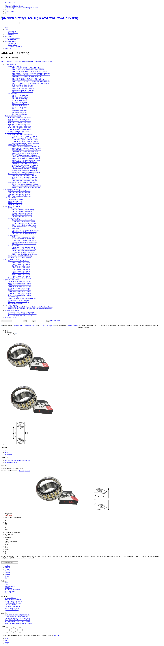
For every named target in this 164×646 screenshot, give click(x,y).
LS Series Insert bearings (19, 110)
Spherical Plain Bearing (12, 310)
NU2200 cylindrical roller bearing (22, 213)
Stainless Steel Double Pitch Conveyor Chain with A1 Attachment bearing (30, 307)
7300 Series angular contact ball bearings (24, 179)
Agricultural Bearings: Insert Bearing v (16, 616)
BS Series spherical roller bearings (18, 302)
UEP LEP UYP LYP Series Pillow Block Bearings (27, 76)
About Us (7, 29)
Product (7, 642)
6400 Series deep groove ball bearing (19, 121)
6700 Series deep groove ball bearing (19, 124)
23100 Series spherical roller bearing (41, 61)
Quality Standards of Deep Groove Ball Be (17, 620)
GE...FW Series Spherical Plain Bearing (20, 315)
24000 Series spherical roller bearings (19, 293)
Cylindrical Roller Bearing (12, 206)
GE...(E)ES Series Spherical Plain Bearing (21, 312)
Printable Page (29, 325)
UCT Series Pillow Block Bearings (22, 92)
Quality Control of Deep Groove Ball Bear (17, 621)
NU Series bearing (13, 208)
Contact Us (8, 48)
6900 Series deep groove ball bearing (19, 128)
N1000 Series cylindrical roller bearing (23, 237)
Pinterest (7, 571)
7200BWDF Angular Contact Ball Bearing (25, 170)
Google (7, 576)
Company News (13, 43)
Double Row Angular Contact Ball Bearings (21, 182)
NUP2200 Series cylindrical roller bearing (24, 233)
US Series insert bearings (19, 100)
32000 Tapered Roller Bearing (21, 271)
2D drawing (8, 332)
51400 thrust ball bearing (15, 204)
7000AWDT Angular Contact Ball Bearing (25, 163)
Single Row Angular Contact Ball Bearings (21, 174)
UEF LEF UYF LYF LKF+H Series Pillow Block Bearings (30, 71)
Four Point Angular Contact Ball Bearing (20, 134)
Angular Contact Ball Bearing (13, 133)
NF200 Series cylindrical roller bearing (23, 247)
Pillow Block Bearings (15, 66)
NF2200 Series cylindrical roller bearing (24, 249)
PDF (6, 450)
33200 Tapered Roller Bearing (21, 274)
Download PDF (18, 325)
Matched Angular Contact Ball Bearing (20, 145)
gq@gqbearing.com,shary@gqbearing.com (17, 460)
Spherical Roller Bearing (21, 61)
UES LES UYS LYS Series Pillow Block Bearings (27, 78)
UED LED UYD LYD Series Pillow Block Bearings (28, 69)
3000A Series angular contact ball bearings (25, 184)
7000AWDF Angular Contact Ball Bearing (25, 162)
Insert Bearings (12, 93)
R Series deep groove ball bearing (18, 131)
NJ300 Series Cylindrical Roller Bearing (24, 225)
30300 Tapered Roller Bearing (21, 264)
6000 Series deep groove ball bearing (19, 117)
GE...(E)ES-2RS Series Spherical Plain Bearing (22, 314)
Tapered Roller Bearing (12, 259)
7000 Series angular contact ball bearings (24, 175)
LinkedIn (7, 572)
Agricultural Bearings (11, 64)
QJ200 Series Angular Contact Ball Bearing (25, 139)
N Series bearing (13, 235)
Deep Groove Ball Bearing (13, 116)
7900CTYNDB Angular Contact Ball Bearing (26, 146)
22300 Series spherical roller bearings (19, 283)
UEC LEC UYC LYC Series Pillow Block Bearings (28, 68)
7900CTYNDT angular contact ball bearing (25, 153)
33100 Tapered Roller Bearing (21, 276)
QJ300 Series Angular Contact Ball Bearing (25, 141)
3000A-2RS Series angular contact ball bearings (26, 186)
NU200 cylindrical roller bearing (22, 211)
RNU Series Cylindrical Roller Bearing (20, 256)
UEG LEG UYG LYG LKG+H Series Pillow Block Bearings (31, 73)
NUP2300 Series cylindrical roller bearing (24, 244)
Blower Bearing (13, 297)
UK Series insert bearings (19, 98)
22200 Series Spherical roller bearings (19, 281)
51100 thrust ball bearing (15, 199)
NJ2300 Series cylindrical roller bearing (24, 227)
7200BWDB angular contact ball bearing (24, 168)
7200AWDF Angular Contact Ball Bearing (25, 167)
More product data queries (8, 560)
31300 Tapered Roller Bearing (21, 269)
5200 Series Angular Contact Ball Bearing (24, 136)
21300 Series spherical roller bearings (19, 285)
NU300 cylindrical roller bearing (22, 215)
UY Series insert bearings (19, 102)
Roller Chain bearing (11, 305)
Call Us (7, 640)
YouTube (7, 574)
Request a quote (9, 11)
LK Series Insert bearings (19, 107)
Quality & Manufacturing (12, 38)
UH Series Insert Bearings (20, 97)
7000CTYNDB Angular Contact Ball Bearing (26, 157)
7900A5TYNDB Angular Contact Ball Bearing (26, 148)
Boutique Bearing (10, 334)
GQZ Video (8, 36)
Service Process (13, 33)
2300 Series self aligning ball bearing (19, 196)
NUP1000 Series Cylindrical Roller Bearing (25, 230)
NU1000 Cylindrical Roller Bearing (23, 209)
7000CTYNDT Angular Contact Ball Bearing (26, 160)
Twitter (7, 569)
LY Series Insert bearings (19, 112)
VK (6, 578)
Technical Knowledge (15, 46)
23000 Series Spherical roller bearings (19, 286)
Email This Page (47, 325)
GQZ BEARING (10, 34)
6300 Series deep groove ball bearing (19, 122)
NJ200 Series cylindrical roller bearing (23, 221)
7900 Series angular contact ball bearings (24, 180)
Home (6, 28)
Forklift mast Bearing (11, 317)
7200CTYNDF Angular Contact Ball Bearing (26, 172)
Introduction (12, 31)
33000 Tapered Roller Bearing (21, 273)
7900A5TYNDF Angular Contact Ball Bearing (26, 150)
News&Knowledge (10, 41)
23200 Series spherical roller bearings (19, 290)
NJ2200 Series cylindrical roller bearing (24, 223)
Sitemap (56, 635)
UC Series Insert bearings (19, 114)
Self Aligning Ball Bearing (12, 189)
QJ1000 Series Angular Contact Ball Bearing (25, 143)
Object (7, 330)
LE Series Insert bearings (19, 105)
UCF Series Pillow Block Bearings (22, 87)
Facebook (7, 566)
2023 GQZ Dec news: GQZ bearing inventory (18, 623)
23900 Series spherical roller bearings (19, 291)
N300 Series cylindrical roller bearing (23, 252)
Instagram (7, 567)
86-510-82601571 (10, 3)
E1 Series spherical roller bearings (18, 300)
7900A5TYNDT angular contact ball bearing (25, 151)
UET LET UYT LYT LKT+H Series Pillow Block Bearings (30, 80)
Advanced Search (55, 320)
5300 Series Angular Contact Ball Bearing (24, 138)
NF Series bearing (13, 245)
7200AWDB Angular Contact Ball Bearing (25, 165)
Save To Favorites (72, 325)
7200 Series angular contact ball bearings (24, 177)
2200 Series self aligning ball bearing (19, 194)
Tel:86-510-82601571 (11, 462)
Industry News (12, 45)
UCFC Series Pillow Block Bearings (23, 88)
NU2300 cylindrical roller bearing (22, 216)
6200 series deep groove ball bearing (19, 119)
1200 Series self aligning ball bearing (19, 191)
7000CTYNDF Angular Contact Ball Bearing (26, 158)
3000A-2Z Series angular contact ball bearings (26, 187)
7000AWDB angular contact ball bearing (24, 155)
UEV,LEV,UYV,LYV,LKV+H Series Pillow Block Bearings (30, 83)
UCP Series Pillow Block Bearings (22, 85)
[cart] (5, 9)
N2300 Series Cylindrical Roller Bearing (24, 254)
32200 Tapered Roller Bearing (21, 266)
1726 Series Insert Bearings (20, 104)
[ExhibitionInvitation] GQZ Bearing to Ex (17, 618)
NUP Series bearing (14, 228)
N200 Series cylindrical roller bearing (23, 238)
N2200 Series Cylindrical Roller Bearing (24, 240)
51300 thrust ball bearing (15, 203)
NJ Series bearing (13, 218)
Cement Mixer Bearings (15, 303)
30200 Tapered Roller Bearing (21, 262)
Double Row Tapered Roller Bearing (19, 278)
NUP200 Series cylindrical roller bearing (24, 232)
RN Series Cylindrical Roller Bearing (19, 257)
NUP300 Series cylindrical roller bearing (24, 242)
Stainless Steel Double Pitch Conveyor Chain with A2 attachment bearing (30, 308)
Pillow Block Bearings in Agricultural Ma (17, 615)
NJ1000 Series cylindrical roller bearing (24, 220)
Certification (12, 39)
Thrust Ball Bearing (10, 198)
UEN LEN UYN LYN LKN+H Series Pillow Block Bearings (31, 75)
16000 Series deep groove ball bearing (19, 129)
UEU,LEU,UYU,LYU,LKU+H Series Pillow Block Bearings (31, 81)
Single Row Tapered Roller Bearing (19, 261)
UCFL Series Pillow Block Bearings (23, 90)
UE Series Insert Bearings (20, 95)
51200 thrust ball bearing (15, 201)
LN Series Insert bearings (19, 109)
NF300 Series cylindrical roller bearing (23, 250)
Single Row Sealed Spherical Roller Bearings (22, 298)
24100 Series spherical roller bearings (19, 295)
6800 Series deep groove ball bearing (19, 126)
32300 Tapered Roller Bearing (21, 268)
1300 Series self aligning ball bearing (19, 192)
